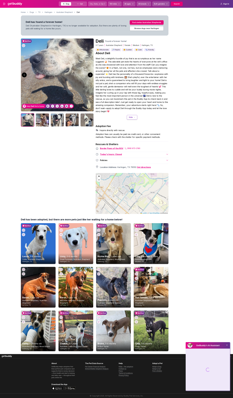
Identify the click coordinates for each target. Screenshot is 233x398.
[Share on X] (57, 106)
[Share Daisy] (23, 322)
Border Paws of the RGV (111, 148)
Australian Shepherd (64, 12)
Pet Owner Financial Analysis (95, 367)
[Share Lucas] (23, 234)
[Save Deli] (23, 45)
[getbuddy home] (7, 356)
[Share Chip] (136, 322)
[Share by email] (66, 106)
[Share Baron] (23, 274)
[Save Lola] (136, 230)
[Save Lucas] (23, 230)
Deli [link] (78, 12)
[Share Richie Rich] (98, 234)
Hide (131, 117)
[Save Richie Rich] (98, 230)
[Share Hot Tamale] (136, 278)
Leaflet (144, 213)
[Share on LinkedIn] (61, 106)
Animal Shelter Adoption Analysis (96, 369)
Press (121, 371)
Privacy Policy (124, 375)
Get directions (144, 167)
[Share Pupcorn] (98, 274)
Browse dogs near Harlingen (146, 28)
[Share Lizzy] (61, 234)
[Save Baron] (23, 269)
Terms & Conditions (126, 373)
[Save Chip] (136, 317)
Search (177, 4)
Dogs (32, 12)
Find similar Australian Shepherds (146, 22)
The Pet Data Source (94, 363)
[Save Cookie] (61, 317)
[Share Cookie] (61, 322)
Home (23, 12)
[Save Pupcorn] (98, 269)
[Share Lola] (136, 234)
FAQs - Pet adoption (126, 367)
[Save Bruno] (98, 317)
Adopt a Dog (156, 367)
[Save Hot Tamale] (136, 274)
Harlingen (48, 12)
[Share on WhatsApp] (47, 106)
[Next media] (90, 74)
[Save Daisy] (23, 317)
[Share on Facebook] (52, 106)
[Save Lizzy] (61, 230)
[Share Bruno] (98, 322)
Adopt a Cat (156, 369)
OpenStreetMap (154, 213)
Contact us (122, 369)
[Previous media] (24, 74)
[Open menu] (4, 3)
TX (39, 12)
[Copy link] (71, 106)
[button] (132, 191)
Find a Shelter (157, 371)
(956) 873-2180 (133, 148)
